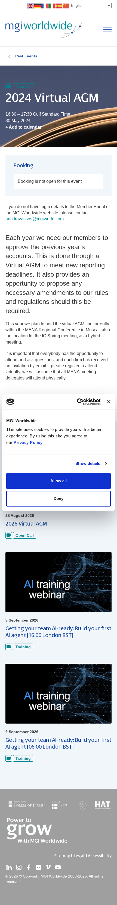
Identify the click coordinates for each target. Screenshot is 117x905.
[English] (30, 5)
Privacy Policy (28, 442)
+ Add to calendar (23, 127)
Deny (58, 498)
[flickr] (38, 867)
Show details (87, 463)
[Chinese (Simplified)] (66, 5)
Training (23, 647)
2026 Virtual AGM (26, 524)
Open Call (25, 87)
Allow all (58, 480)
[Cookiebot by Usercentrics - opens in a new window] (77, 401)
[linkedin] (9, 867)
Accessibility (100, 855)
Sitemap (62, 855)
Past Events (26, 56)
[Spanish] (59, 5)
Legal (79, 855)
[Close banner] (109, 402)
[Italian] (52, 5)
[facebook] (28, 867)
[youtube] (57, 867)
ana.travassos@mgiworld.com (34, 219)
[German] (37, 5)
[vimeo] (48, 867)
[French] (44, 5)
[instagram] (18, 867)
